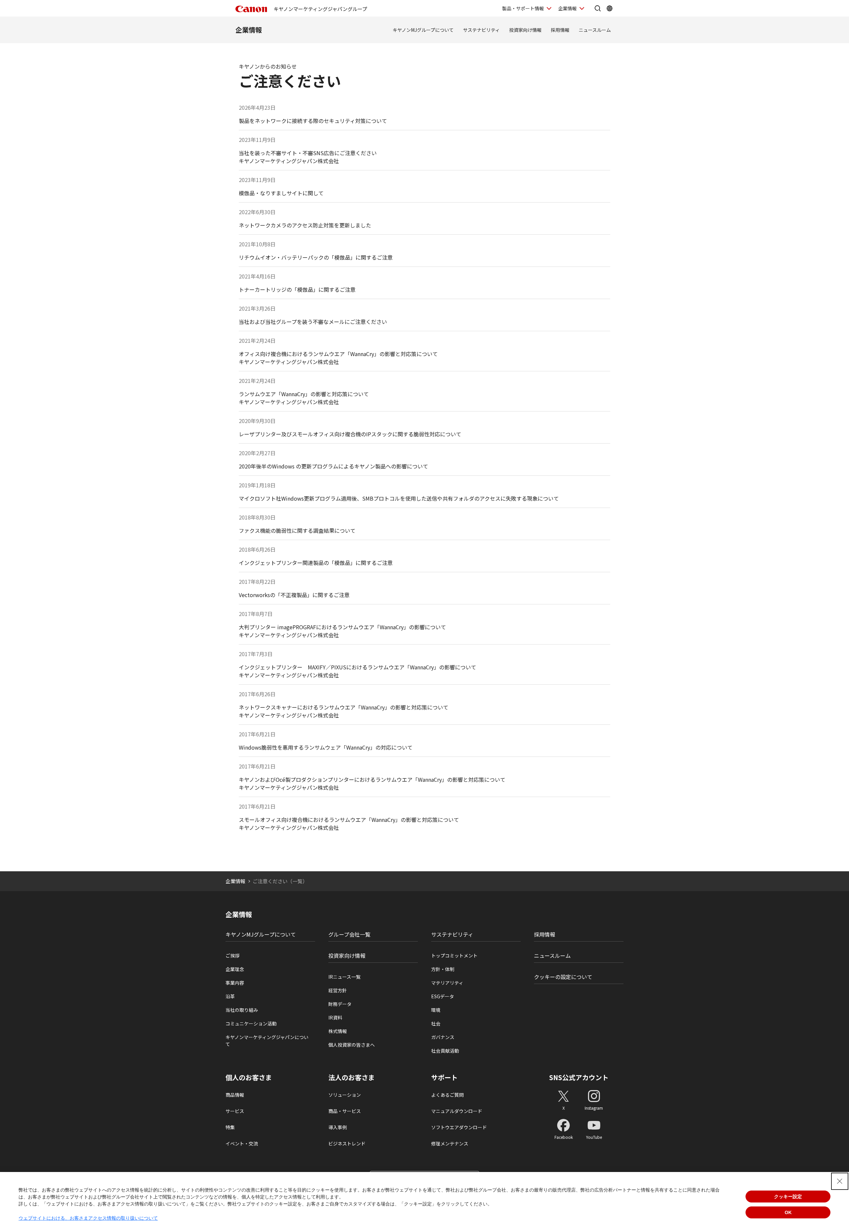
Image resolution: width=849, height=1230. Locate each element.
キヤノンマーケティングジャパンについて (267, 1040)
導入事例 (337, 1127)
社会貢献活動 (445, 1050)
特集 (230, 1127)
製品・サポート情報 (523, 8)
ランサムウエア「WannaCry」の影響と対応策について (304, 394)
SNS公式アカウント (579, 1077)
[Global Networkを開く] (610, 8)
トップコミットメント (454, 955)
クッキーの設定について (563, 977)
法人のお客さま (351, 1077)
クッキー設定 (788, 1196)
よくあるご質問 (447, 1094)
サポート (444, 1077)
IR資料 (335, 1017)
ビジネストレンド (346, 1143)
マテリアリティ (447, 982)
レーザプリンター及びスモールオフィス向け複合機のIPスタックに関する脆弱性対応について (350, 434)
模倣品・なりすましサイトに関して (281, 193)
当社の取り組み (242, 1010)
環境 (435, 1010)
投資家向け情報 (525, 30)
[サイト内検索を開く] (598, 8)
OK (788, 1212)
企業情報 (567, 8)
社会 (435, 1023)
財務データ (340, 1004)
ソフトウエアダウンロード (459, 1127)
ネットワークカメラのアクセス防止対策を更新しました (305, 225)
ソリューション (344, 1094)
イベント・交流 (242, 1143)
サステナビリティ (481, 30)
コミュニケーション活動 (251, 1023)
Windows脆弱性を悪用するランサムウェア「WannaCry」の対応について (326, 747)
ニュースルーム (595, 30)
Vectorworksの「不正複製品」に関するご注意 (294, 595)
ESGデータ (442, 996)
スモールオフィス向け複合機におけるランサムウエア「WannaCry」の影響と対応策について (349, 820)
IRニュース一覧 (344, 976)
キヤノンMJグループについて (423, 30)
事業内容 (235, 982)
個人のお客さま (249, 1077)
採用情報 (560, 30)
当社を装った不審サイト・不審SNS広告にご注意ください (308, 153)
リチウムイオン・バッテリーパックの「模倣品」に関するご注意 (316, 257)
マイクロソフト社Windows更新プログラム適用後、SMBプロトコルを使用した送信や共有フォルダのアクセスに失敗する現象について (399, 498)
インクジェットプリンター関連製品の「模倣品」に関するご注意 (316, 563)
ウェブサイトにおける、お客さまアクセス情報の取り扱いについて (88, 1218)
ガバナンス (442, 1037)
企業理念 (235, 969)
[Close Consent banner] (839, 1181)
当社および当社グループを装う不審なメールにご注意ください (313, 322)
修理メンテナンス (449, 1143)
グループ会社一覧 (349, 934)
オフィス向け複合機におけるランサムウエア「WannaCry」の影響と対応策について (338, 354)
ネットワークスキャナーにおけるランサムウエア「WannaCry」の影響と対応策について (343, 707)
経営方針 (337, 990)
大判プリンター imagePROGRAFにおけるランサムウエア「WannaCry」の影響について (342, 627)
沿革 (230, 996)
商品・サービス (344, 1111)
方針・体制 (442, 969)
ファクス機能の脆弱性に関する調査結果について (297, 530)
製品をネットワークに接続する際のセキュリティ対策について (313, 121)
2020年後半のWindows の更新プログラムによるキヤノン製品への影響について (333, 466)
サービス (235, 1111)
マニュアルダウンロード (456, 1111)
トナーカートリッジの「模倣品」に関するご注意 (297, 289)
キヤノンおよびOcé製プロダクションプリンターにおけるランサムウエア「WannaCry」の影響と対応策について (372, 779)
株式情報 (337, 1031)
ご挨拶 (232, 955)
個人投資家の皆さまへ (351, 1044)
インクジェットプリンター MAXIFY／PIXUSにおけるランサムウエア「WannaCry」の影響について (357, 667)
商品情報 (235, 1094)
